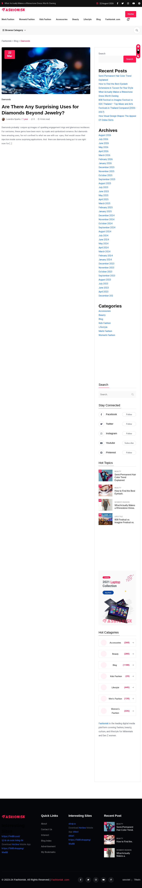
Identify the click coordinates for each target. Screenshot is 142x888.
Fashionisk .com (112, 19)
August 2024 (105, 231)
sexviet (126, 879)
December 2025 (106, 167)
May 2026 (103, 147)
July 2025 (103, 187)
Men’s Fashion (8, 19)
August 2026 (105, 135)
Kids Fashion (45, 19)
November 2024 (106, 219)
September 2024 (107, 227)
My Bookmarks (48, 852)
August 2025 (105, 183)
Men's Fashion (105, 331)
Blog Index (46, 840)
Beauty (75, 19)
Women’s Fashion (27, 19)
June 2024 (104, 239)
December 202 (106, 295)
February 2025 (106, 207)
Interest (45, 835)
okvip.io (72, 823)
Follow (129, 414)
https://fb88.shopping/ (13, 848)
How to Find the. (124, 841)
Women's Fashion (107, 335)
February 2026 (106, 159)
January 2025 (105, 211)
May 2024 (103, 243)
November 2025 (106, 171)
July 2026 (103, 139)
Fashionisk (104, 723)
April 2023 (103, 291)
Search (102, 53)
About (44, 823)
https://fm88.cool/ (11, 836)
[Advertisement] (117, 360)
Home (131, 14)
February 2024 (106, 255)
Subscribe (129, 443)
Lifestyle (88, 19)
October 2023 (105, 271)
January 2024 (105, 259)
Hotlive (15, 844)
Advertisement (48, 846)
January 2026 (105, 163)
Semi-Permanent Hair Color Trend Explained (125, 477)
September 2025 (107, 179)
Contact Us (46, 829)
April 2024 (103, 247)
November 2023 (106, 267)
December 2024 (106, 215)
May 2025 (103, 195)
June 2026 (104, 143)
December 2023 (106, 263)
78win (137, 879)
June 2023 (104, 287)
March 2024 (104, 251)
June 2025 (104, 191)
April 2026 (103, 151)
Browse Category (14, 30)
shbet (76, 831)
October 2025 (105, 175)
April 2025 (103, 199)
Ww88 (5, 852)
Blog (98, 19)
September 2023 (107, 275)
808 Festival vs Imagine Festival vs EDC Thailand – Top (30, 3)
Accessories (62, 19)
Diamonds (6, 99)
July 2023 (103, 283)
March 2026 (104, 155)
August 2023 (105, 279)
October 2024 (105, 223)
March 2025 (104, 203)
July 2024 (103, 235)
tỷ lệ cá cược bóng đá (12, 840)
